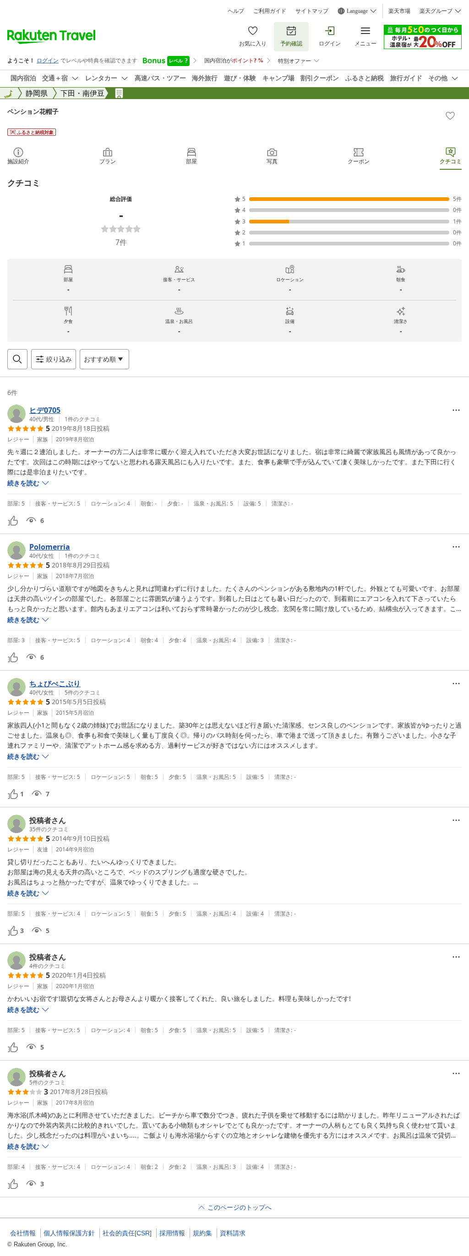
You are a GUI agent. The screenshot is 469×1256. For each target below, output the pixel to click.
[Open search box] (17, 359)
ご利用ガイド (269, 11)
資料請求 (232, 1233)
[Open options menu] (456, 410)
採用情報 (172, 1233)
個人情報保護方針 (69, 1233)
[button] (54, 414)
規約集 (202, 1233)
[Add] (450, 115)
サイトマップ (311, 11)
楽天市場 (399, 11)
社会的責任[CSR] (127, 1233)
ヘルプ (236, 11)
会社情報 (23, 1233)
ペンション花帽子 (33, 111)
